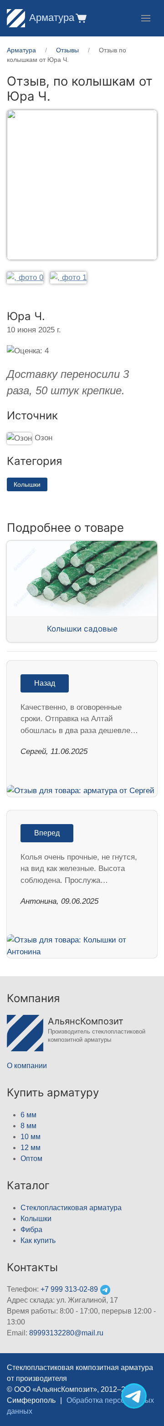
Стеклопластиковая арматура (71, 1208)
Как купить (38, 1240)
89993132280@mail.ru (66, 1333)
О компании (27, 1066)
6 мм (28, 1115)
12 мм (30, 1147)
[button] (80, 18)
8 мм (28, 1126)
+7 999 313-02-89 (69, 1289)
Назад (44, 683)
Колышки (27, 484)
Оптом (31, 1158)
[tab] (25, 277)
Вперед (47, 833)
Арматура (51, 17)
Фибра (31, 1229)
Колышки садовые (82, 628)
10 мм (30, 1137)
